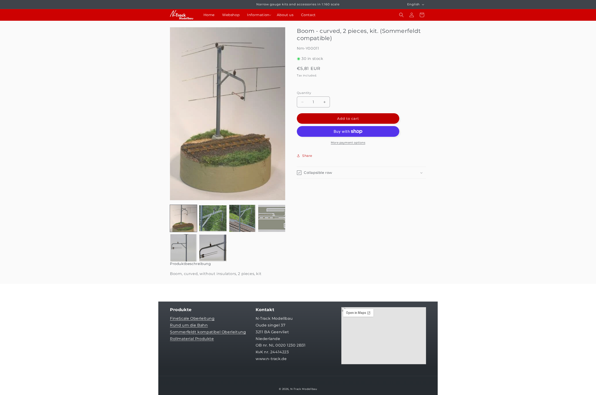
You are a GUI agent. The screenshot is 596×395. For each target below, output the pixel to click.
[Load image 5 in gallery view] (183, 247)
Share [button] (307, 156)
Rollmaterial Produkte (192, 339)
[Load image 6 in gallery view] (212, 247)
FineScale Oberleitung (192, 318)
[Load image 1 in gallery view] (183, 218)
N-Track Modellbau (303, 389)
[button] (258, 15)
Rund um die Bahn (189, 325)
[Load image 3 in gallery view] (242, 218)
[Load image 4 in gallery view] (271, 218)
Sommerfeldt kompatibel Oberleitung (208, 332)
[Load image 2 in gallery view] (212, 218)
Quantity (304, 93)
